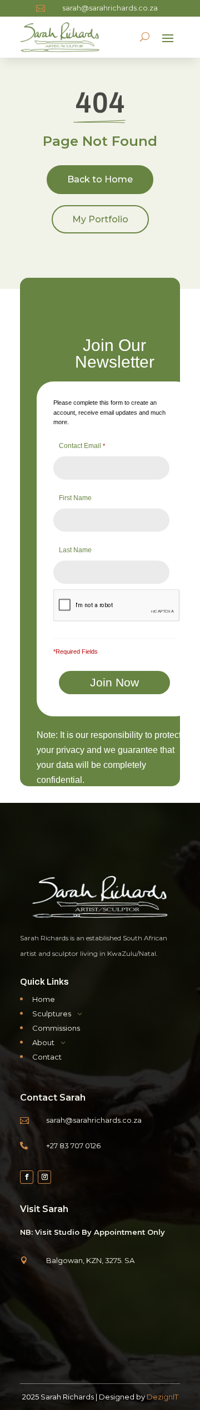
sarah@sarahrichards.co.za (110, 7)
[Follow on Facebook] (26, 1177)
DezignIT (162, 1396)
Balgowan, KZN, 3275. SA (90, 1260)
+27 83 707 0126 (73, 1145)
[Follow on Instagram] (44, 1177)
